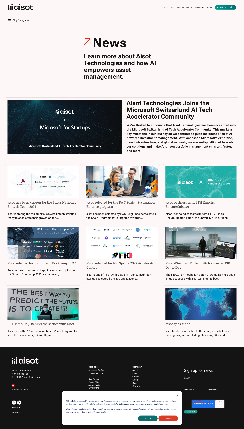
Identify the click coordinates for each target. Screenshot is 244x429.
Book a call (225, 7)
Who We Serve (184, 7)
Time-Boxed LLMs (96, 373)
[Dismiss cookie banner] (177, 396)
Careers (135, 376)
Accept (147, 418)
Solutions (167, 7)
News (209, 7)
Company (199, 7)
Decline (168, 418)
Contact (136, 386)
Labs (134, 373)
